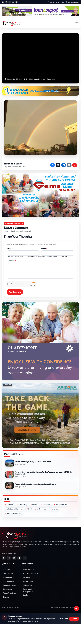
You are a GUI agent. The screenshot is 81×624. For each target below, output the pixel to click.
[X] (9, 2)
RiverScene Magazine (14, 494)
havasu (34, 485)
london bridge (41, 489)
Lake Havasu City (61, 485)
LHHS (30, 489)
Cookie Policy (28, 562)
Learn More (63, 619)
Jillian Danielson (35, 79)
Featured (10, 485)
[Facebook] (3, 2)
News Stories (8, 554)
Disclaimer (27, 558)
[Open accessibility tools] (76, 608)
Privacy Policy (28, 550)
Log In (25, 576)
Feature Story (22, 485)
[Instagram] (6, 2)
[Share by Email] (69, 165)
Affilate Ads (27, 566)
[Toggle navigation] (76, 23)
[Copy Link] (74, 165)
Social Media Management (28, 571)
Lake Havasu (46, 485)
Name (10, 249)
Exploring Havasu (9, 566)
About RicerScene (9, 574)
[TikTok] (16, 2)
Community (7, 570)
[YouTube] (13, 2)
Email (44, 249)
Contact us (7, 550)
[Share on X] (58, 165)
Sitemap (6, 578)
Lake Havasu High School (15, 489)
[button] (40, 127)
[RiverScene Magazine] (11, 23)
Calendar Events (9, 558)
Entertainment (8, 562)
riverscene (54, 489)
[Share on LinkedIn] (63, 165)
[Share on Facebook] (52, 165)
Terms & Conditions (30, 554)
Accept (74, 619)
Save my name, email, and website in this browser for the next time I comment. (37, 257)
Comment (11, 261)
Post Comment (15, 292)
